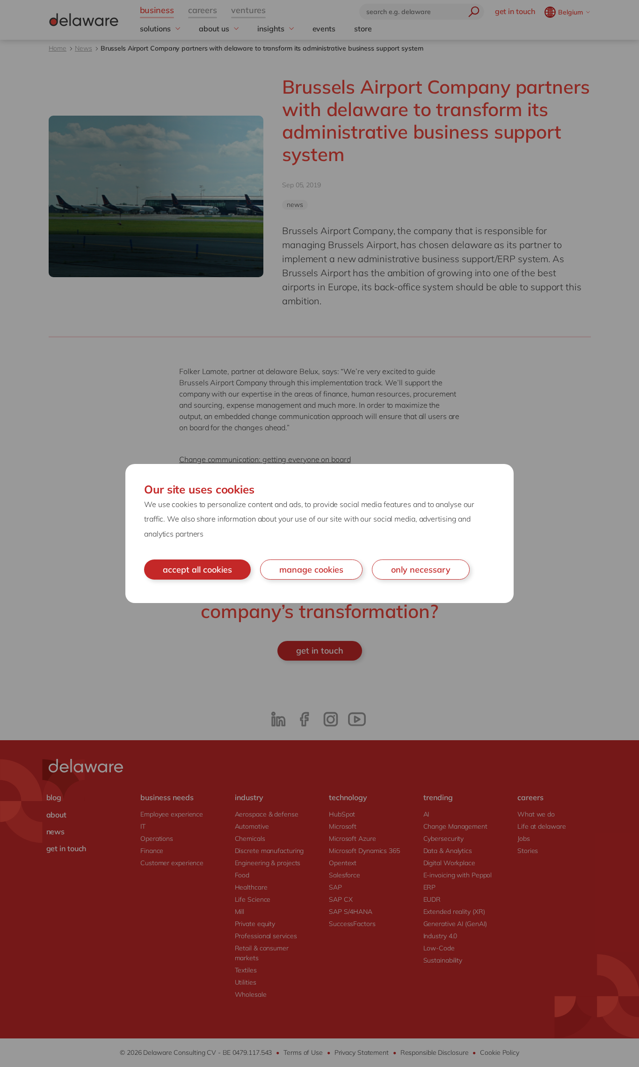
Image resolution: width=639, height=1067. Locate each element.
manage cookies (311, 569)
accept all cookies (197, 569)
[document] (319, 533)
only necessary (420, 569)
